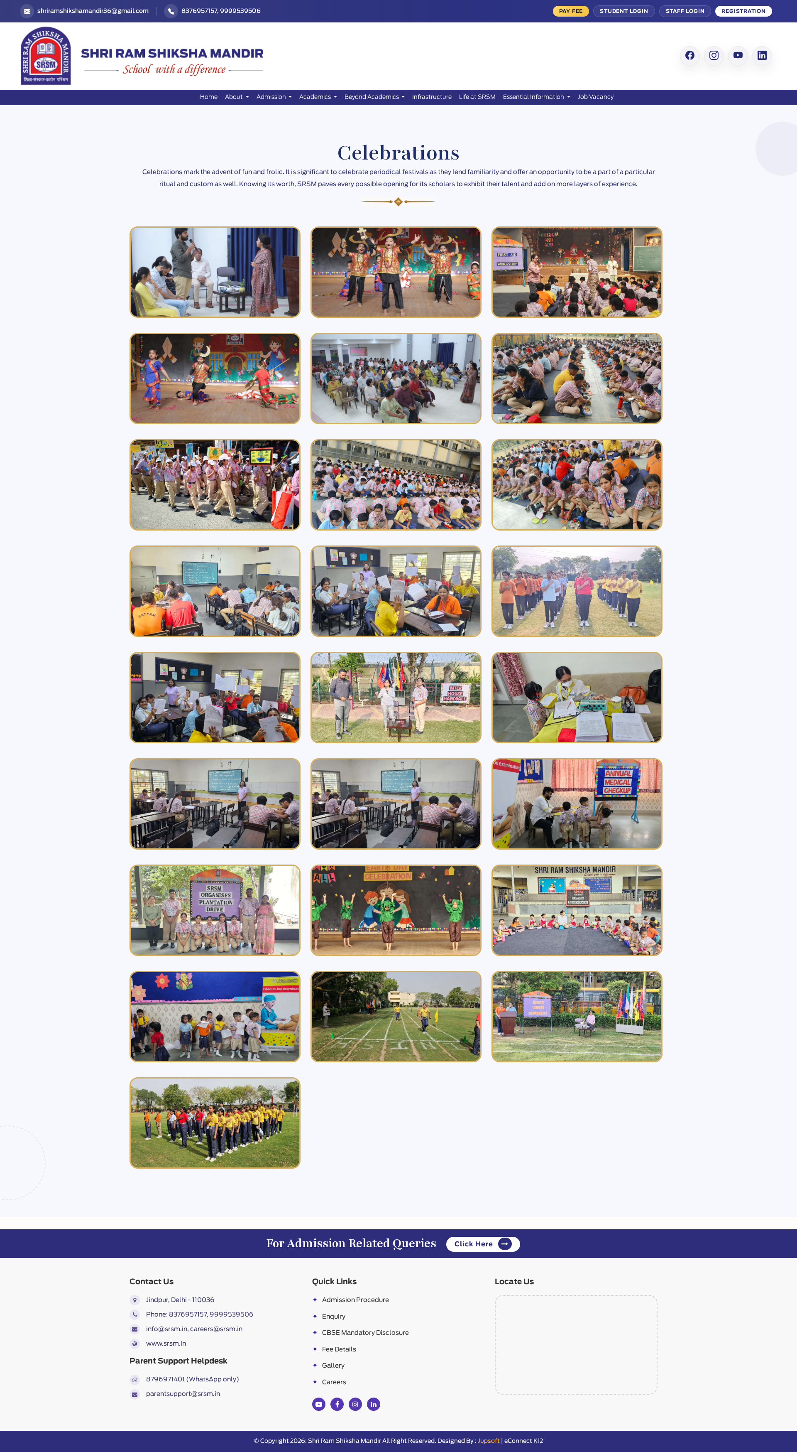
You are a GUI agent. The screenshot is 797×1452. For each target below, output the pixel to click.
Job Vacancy (596, 97)
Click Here (475, 1244)
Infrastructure (432, 97)
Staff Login (685, 11)
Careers (329, 1382)
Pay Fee (571, 11)
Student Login (624, 11)
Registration (743, 11)
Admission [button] (272, 97)
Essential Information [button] (534, 97)
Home (209, 97)
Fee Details (334, 1349)
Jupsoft (489, 1441)
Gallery (328, 1366)
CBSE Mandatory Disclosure (360, 1333)
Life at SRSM (477, 97)
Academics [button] (315, 97)
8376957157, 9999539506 (221, 11)
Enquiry (328, 1317)
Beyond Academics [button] (372, 97)
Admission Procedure (350, 1300)
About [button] (234, 97)
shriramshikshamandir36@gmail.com (93, 11)
